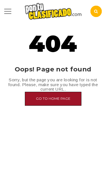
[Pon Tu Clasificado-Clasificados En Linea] (53, 11)
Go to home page (53, 98)
